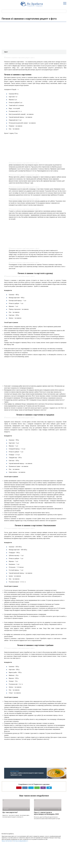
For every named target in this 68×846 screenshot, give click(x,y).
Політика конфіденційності (20, 841)
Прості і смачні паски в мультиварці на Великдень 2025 (46, 813)
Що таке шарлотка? (10, 812)
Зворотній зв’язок (7, 841)
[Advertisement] (35, 36)
